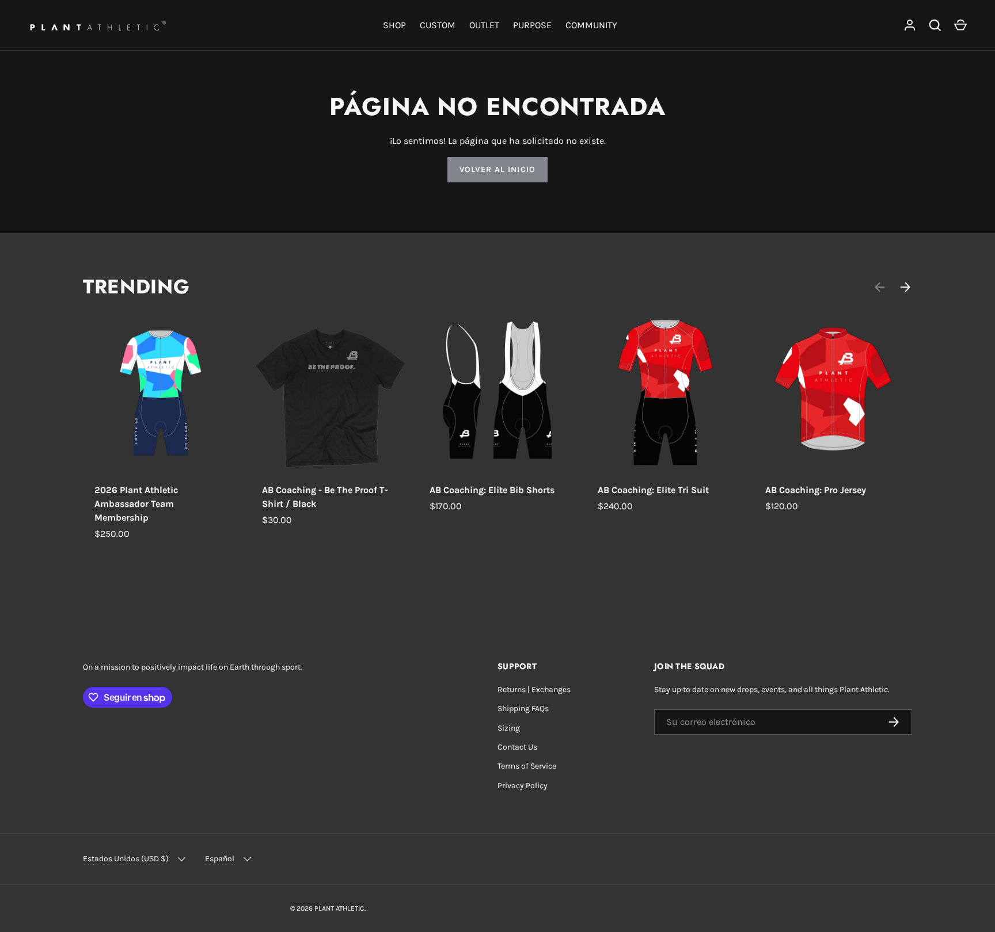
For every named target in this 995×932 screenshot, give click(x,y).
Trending (136, 286)
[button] (960, 25)
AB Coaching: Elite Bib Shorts (492, 489)
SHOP (394, 25)
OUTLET (484, 25)
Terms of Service (527, 766)
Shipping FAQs (523, 708)
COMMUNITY (591, 25)
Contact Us (517, 747)
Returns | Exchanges (534, 689)
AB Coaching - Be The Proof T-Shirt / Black (325, 496)
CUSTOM (437, 25)
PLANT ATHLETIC (339, 908)
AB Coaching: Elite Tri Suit (653, 489)
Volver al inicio (497, 169)
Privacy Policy (523, 785)
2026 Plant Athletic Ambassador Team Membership (136, 503)
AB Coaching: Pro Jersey (815, 489)
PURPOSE (532, 25)
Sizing (509, 728)
